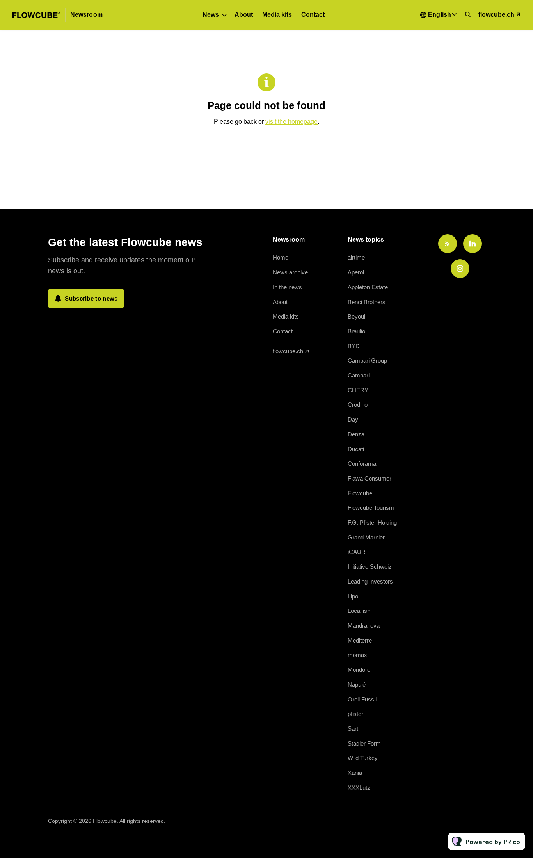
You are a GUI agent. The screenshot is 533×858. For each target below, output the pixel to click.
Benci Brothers (367, 302)
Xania (355, 772)
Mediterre (360, 640)
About (244, 14)
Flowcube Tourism (371, 507)
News (211, 14)
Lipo (353, 596)
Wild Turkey (363, 758)
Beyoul (356, 316)
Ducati (356, 449)
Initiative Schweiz (370, 566)
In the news (287, 287)
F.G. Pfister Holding (372, 522)
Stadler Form (364, 743)
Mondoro (359, 669)
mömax (357, 655)
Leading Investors (370, 581)
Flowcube (360, 493)
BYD (354, 346)
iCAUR (357, 551)
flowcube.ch (496, 14)
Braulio (356, 331)
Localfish (359, 610)
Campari (359, 375)
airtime (356, 257)
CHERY (358, 390)
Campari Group (367, 360)
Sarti (353, 728)
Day (353, 419)
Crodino (358, 404)
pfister (355, 713)
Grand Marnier (366, 537)
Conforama (362, 463)
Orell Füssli (362, 699)
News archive (290, 272)
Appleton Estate (368, 287)
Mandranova (364, 625)
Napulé (357, 684)
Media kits (277, 14)
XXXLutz (359, 787)
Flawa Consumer (369, 478)
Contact (313, 14)
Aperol (356, 272)
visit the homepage (291, 121)
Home (280, 257)
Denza (356, 434)
